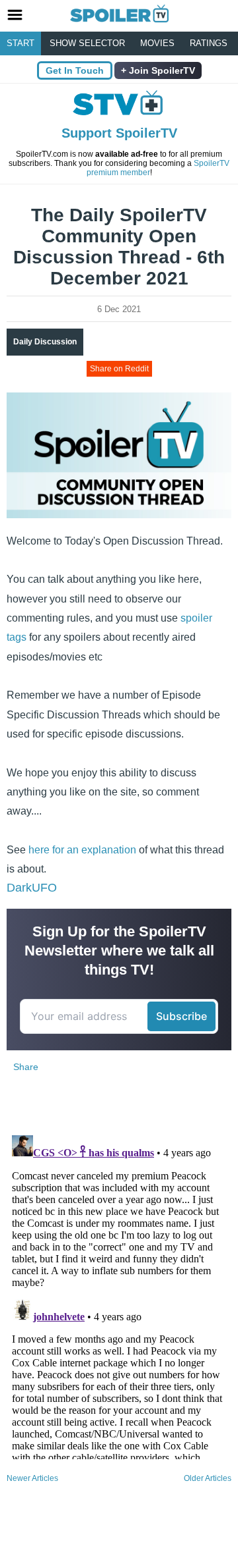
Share (25, 1066)
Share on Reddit (119, 368)
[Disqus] (119, 1294)
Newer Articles (32, 1478)
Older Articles (207, 1478)
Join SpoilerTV (160, 70)
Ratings (208, 43)
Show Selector (87, 43)
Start (20, 43)
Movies (157, 43)
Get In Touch (75, 70)
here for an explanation (82, 849)
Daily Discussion (45, 341)
